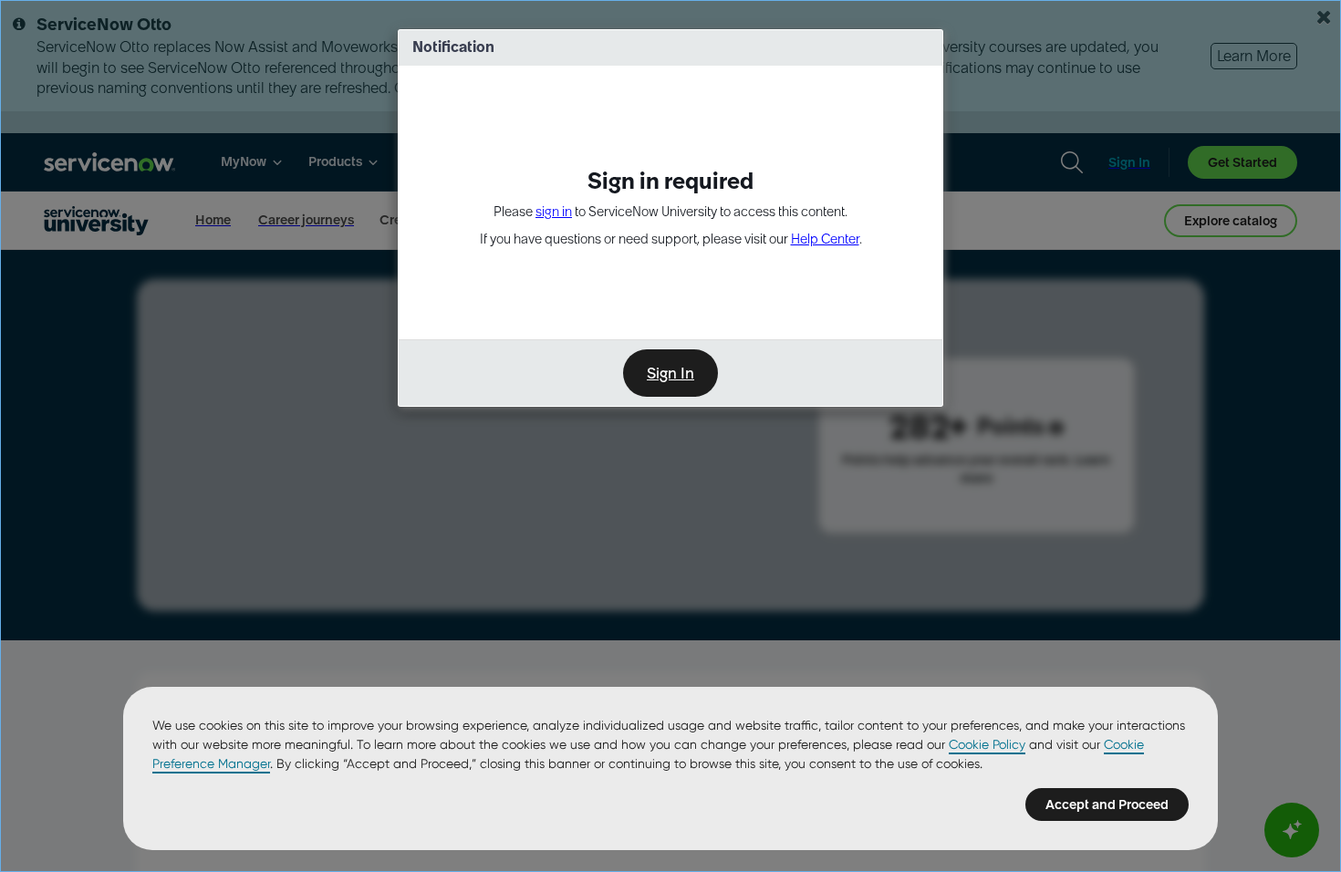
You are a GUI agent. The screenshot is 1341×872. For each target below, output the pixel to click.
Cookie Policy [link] (987, 744)
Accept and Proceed (1107, 804)
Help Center (825, 239)
